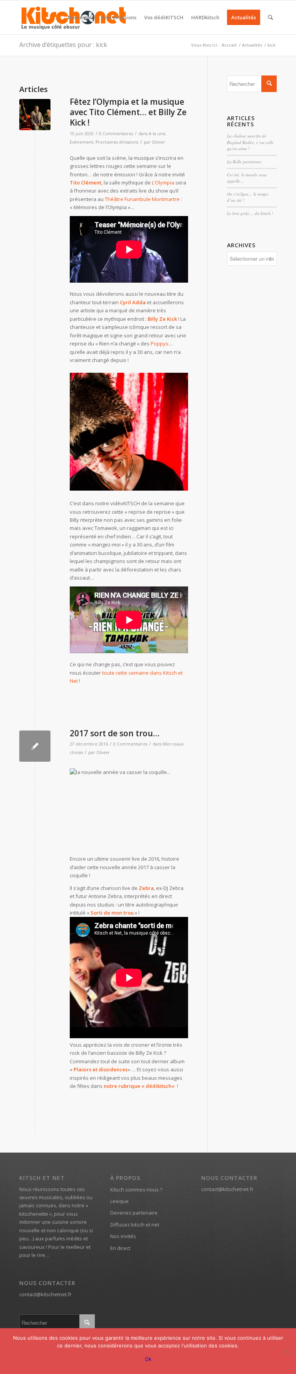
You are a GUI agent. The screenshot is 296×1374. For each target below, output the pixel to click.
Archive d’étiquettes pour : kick (63, 44)
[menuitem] (81, 17)
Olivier (158, 142)
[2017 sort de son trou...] (34, 746)
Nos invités (123, 1236)
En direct (120, 1248)
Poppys (159, 343)
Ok (148, 1359)
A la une (157, 133)
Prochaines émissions (117, 142)
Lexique (119, 1201)
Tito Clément (85, 182)
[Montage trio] (34, 114)
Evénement (81, 142)
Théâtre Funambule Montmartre (142, 199)
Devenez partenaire (134, 1212)
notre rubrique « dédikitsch (138, 1085)
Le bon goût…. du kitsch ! (250, 213)
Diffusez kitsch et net (134, 1224)
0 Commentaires (116, 133)
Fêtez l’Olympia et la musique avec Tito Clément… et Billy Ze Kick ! (128, 112)
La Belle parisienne (244, 161)
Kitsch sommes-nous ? (136, 1189)
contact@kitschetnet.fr (45, 1294)
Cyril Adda (133, 302)
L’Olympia (163, 182)
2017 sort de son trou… (115, 733)
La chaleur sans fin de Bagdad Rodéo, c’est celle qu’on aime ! (250, 142)
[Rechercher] (270, 17)
